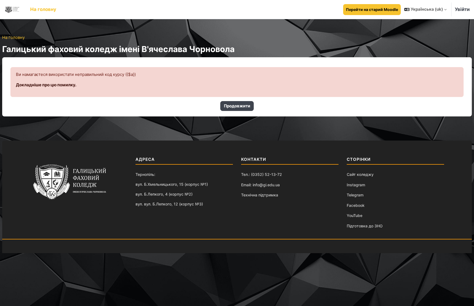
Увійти (462, 9)
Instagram (356, 184)
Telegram (355, 195)
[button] (425, 9)
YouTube (354, 215)
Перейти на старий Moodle (372, 9)
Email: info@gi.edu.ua (260, 184)
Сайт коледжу (360, 174)
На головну (13, 37)
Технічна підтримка (259, 195)
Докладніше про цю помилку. (46, 84)
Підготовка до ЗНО (365, 226)
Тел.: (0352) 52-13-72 (261, 174)
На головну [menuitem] (43, 9)
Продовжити (237, 105)
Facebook (356, 205)
